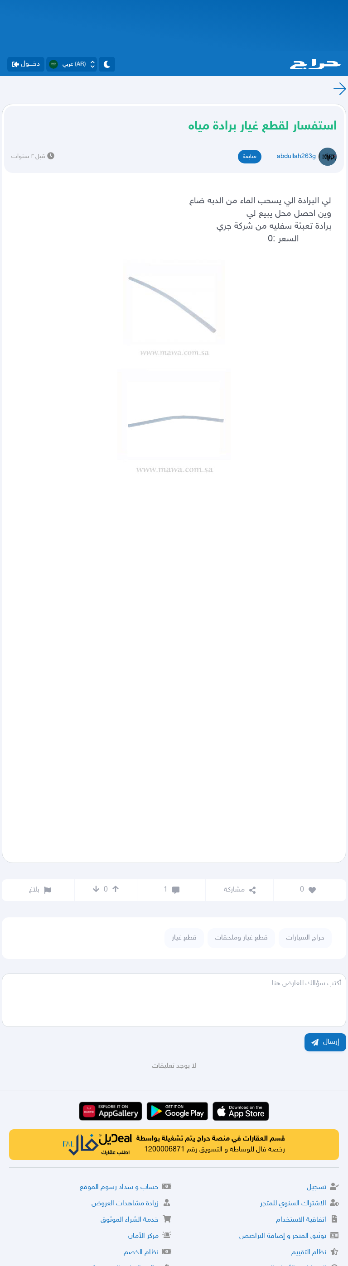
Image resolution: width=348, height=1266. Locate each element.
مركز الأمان (143, 1236)
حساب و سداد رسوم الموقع (119, 1187)
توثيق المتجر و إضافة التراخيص (282, 1236)
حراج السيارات (305, 938)
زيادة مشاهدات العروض (125, 1203)
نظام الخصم (141, 1252)
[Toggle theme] (107, 64)
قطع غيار (184, 938)
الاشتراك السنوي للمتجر (293, 1203)
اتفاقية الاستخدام (301, 1220)
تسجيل (316, 1187)
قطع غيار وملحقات (241, 938)
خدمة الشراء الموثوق (130, 1220)
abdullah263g (296, 156)
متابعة (249, 156)
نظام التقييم (308, 1252)
